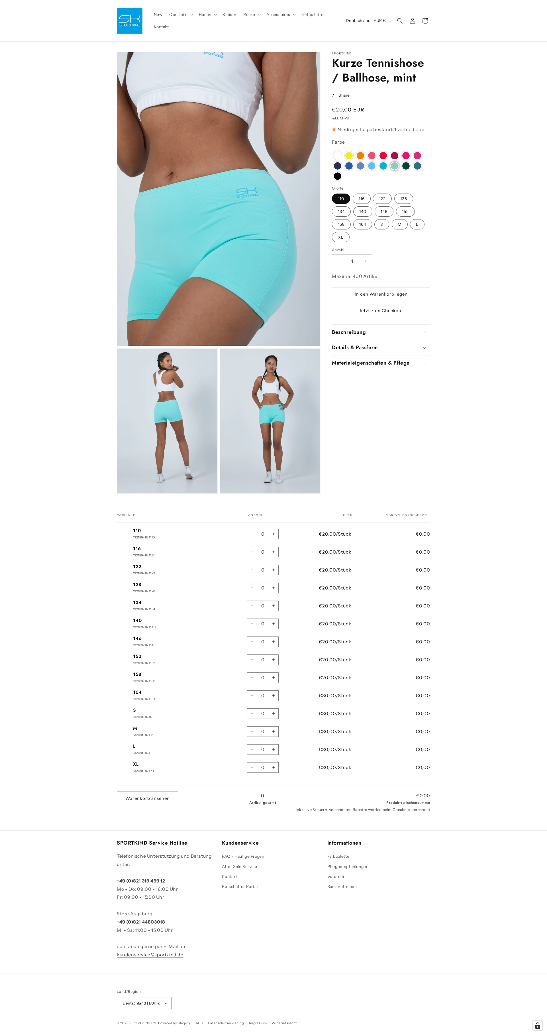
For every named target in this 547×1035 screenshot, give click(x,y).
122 (382, 198)
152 (405, 211)
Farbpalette (338, 856)
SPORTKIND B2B (144, 1023)
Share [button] (344, 95)
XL (341, 237)
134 (341, 211)
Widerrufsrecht (284, 1023)
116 (362, 198)
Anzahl (338, 249)
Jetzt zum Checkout (381, 310)
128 (403, 198)
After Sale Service (239, 866)
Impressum (258, 1023)
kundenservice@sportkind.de (150, 954)
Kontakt (229, 876)
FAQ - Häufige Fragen (243, 856)
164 (362, 224)
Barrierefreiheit (342, 886)
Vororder (336, 876)
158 (341, 224)
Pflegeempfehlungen (348, 866)
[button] (180, 15)
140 (362, 211)
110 (341, 198)
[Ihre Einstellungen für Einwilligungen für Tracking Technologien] (537, 1025)
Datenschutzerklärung (226, 1023)
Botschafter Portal (240, 886)
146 (384, 211)
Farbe (338, 142)
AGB (199, 1023)
